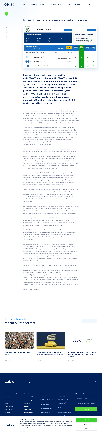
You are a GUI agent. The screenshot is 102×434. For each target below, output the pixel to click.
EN (97, 4)
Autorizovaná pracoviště (38, 4)
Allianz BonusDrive (63, 399)
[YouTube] (95, 381)
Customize (86, 424)
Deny (86, 428)
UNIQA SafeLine (62, 396)
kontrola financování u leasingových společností (60, 234)
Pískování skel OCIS (45, 412)
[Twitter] (6, 32)
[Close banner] (99, 418)
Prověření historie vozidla (46, 396)
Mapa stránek (27, 409)
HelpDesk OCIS (9, 409)
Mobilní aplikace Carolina (64, 412)
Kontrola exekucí (62, 410)
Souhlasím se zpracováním (83, 403)
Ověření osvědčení (9, 406)
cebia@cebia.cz (30, 382)
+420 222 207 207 (40, 382)
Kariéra (6, 403)
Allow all (87, 420)
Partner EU (7, 412)
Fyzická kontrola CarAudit (46, 399)
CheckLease (27, 403)
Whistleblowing (28, 400)
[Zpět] (6, 14)
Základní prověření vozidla (47, 402)
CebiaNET (26, 406)
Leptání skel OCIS (44, 415)
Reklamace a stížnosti (29, 397)
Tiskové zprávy (27, 14)
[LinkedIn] (6, 37)
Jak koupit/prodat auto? (56, 4)
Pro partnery (61, 415)
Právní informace (28, 393)
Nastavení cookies (28, 412)
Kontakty (77, 4)
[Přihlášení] (89, 4)
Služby (24, 4)
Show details (23, 431)
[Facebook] (6, 28)
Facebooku (36, 289)
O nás (68, 4)
